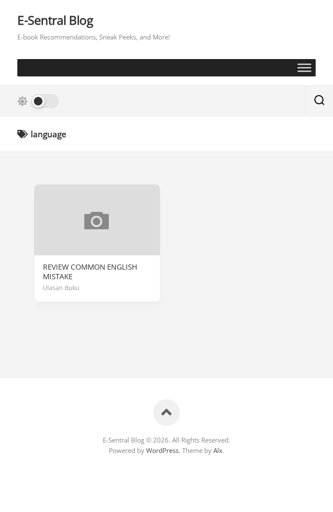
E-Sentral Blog (55, 20)
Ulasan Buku (61, 288)
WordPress (162, 450)
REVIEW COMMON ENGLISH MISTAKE (90, 271)
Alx (217, 450)
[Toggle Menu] (304, 67)
